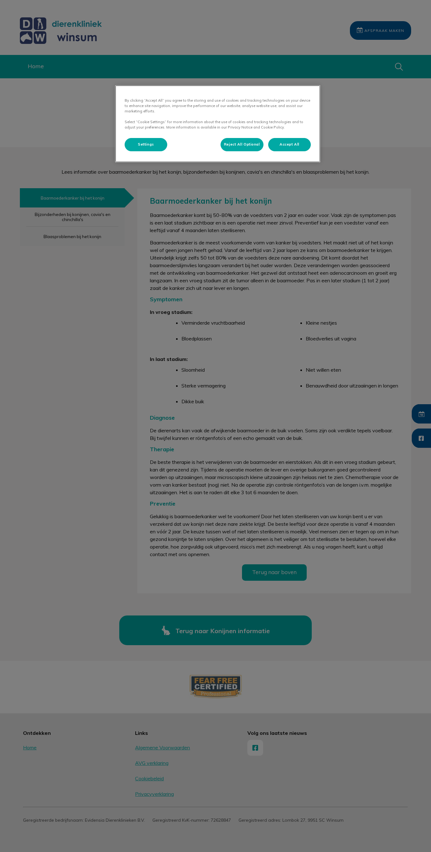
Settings (146, 144)
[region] (217, 123)
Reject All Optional (242, 144)
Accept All (289, 144)
